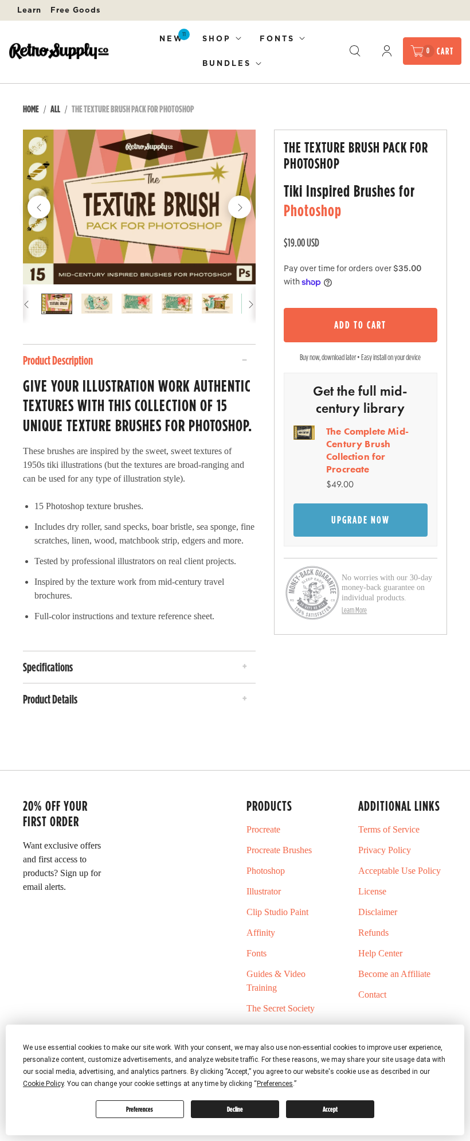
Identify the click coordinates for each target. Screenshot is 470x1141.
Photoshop (313, 210)
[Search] (355, 51)
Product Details (50, 699)
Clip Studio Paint (277, 912)
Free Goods (75, 10)
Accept (330, 1109)
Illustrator (263, 891)
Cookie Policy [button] (43, 1084)
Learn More (354, 610)
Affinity (260, 932)
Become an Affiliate (394, 974)
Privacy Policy (384, 850)
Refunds (373, 932)
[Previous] (39, 207)
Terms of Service (389, 829)
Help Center (380, 953)
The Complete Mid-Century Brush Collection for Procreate (367, 449)
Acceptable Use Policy (399, 871)
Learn (29, 10)
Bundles (226, 63)
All (55, 109)
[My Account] (387, 51)
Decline (235, 1109)
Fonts (277, 38)
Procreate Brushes (279, 850)
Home (31, 109)
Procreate (263, 829)
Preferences (139, 1109)
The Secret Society (280, 1008)
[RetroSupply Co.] (59, 50)
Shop (216, 38)
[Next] (239, 207)
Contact (372, 994)
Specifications (48, 666)
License (372, 891)
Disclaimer (377, 912)
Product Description (58, 360)
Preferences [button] (275, 1084)
